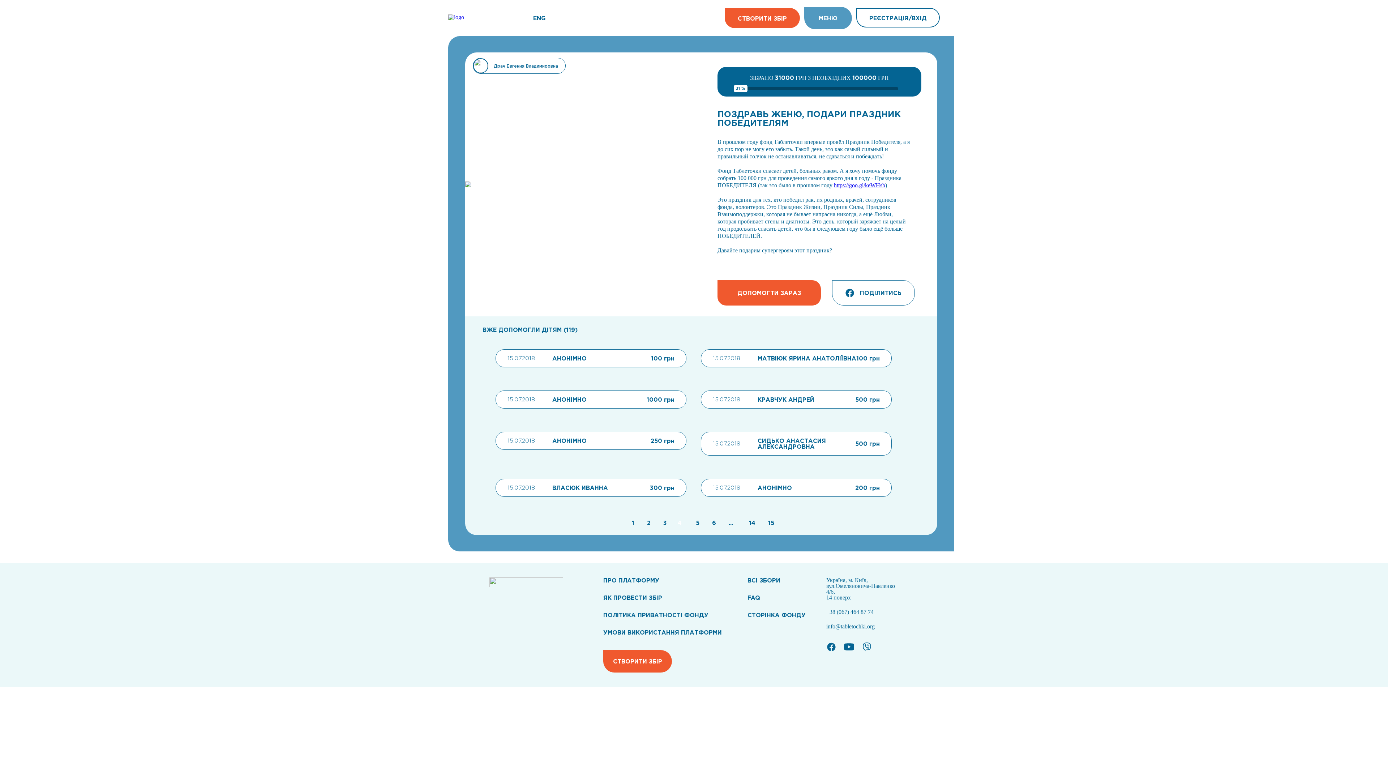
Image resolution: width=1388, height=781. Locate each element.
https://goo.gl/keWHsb (859, 185)
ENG (539, 18)
